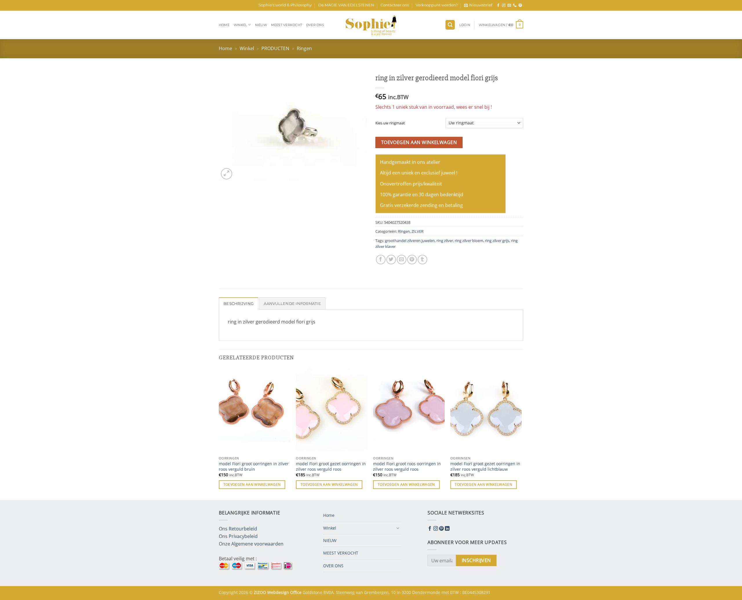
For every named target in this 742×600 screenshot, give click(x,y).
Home (224, 25)
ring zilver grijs (497, 240)
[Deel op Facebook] (380, 259)
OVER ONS (315, 25)
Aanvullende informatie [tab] (292, 303)
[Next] (521, 434)
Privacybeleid (243, 536)
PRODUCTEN (275, 48)
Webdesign (278, 592)
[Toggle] (397, 528)
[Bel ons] (515, 5)
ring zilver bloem (469, 240)
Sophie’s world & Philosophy (285, 5)
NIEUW (261, 25)
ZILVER (417, 231)
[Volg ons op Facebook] (498, 5)
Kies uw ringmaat (390, 123)
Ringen (304, 48)
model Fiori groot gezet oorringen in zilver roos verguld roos (331, 466)
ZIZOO (260, 592)
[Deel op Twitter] (391, 259)
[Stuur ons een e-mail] (509, 5)
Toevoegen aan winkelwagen (419, 142)
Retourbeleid (243, 529)
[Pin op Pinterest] (412, 259)
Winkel (240, 25)
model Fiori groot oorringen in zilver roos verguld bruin (254, 466)
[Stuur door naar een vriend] (401, 259)
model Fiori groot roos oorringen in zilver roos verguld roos (407, 466)
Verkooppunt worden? (437, 5)
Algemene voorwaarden (257, 544)
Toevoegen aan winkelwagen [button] (252, 484)
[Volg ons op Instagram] (503, 5)
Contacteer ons (395, 5)
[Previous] (219, 434)
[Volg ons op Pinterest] (520, 5)
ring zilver (445, 240)
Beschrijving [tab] (238, 303)
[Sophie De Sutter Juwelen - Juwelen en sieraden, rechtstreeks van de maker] (371, 25)
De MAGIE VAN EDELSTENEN (346, 5)
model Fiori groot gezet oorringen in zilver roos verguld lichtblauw (485, 466)
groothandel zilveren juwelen (410, 240)
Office (296, 592)
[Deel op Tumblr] (422, 259)
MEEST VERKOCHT (286, 25)
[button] (478, 5)
